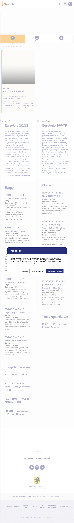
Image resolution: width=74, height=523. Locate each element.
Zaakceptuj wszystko (55, 271)
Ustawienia (24, 271)
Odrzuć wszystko (38, 271)
